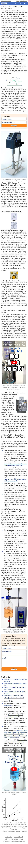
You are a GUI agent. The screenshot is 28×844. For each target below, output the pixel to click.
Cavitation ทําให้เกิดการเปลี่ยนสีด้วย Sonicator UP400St (14, 793)
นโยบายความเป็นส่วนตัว (11, 839)
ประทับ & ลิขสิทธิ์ (18, 837)
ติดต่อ (21, 839)
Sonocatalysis (8, 705)
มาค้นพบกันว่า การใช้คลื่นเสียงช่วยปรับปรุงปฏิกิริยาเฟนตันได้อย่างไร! (15, 480)
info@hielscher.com (21, 1)
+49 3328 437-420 (6, 1)
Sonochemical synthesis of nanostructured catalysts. (13, 716)
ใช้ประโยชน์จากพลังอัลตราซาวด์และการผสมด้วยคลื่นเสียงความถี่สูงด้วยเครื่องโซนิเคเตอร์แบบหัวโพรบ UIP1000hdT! (14, 387)
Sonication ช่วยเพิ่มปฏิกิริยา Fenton (13, 696)
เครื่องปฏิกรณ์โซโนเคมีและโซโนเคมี (14, 698)
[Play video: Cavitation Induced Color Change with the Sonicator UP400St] (14, 769)
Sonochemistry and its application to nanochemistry (15, 741)
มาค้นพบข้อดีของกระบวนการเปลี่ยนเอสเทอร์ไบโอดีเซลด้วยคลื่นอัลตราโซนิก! (15, 465)
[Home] (4, 3)
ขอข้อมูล (14, 125)
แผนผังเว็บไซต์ (8, 837)
